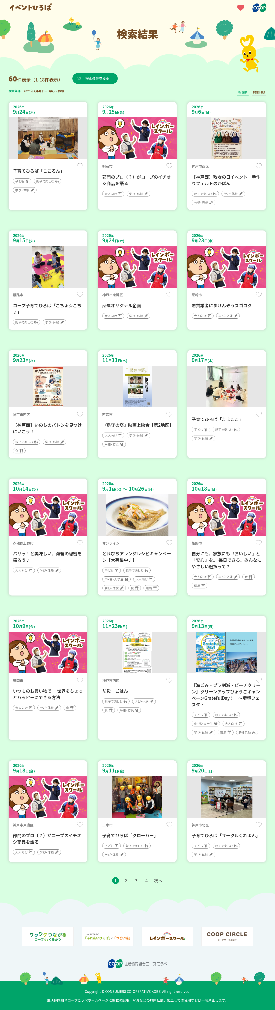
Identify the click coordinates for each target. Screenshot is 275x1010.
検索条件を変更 (97, 78)
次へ (158, 880)
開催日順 (259, 92)
